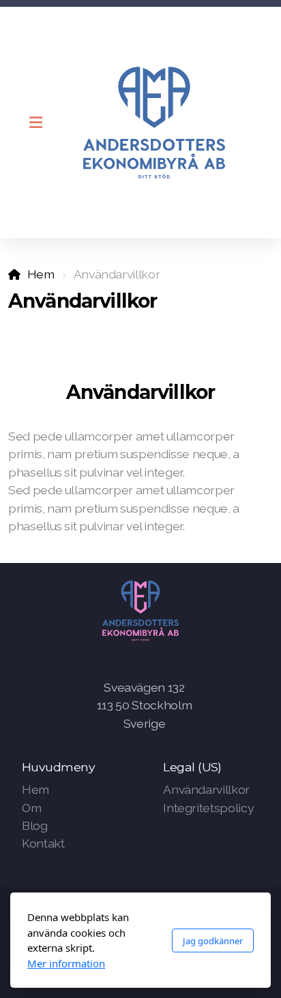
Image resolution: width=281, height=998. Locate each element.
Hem (41, 274)
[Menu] (35, 123)
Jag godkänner (213, 941)
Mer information (66, 963)
